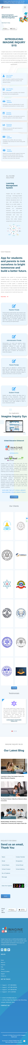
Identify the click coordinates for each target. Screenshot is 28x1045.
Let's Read (14, 497)
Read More (3, 296)
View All (14, 687)
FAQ (2, 967)
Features (3, 964)
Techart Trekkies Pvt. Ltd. (15, 1040)
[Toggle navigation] (25, 7)
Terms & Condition (5, 971)
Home (2, 960)
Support (3, 973)
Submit (5, 896)
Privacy (2, 969)
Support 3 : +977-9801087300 (9, 989)
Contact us (3, 976)
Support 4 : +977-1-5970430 (9, 991)
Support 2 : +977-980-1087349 (9, 987)
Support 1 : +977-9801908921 (9, 985)
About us (3, 962)
